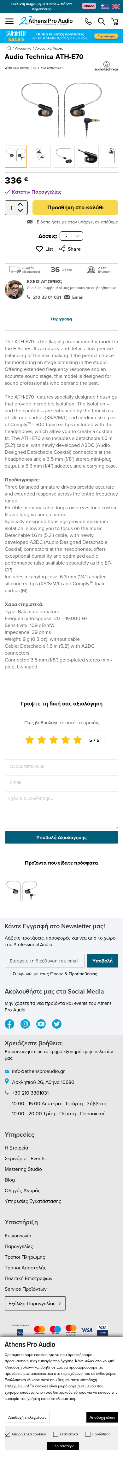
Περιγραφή (61, 319)
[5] (78, 740)
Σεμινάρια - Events (25, 1158)
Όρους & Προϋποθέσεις (73, 974)
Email (78, 297)
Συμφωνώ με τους (55, 974)
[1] (30, 740)
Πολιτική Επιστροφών (28, 1278)
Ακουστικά (23, 48)
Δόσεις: (47, 236)
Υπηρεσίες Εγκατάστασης (33, 1201)
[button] (44, 248)
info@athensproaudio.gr (38, 1071)
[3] (54, 740)
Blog (10, 1179)
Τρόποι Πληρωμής (25, 1256)
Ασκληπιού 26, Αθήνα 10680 (43, 1082)
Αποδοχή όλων (102, 1417)
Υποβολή (102, 960)
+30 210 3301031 (30, 1092)
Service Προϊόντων (26, 1288)
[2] (42, 740)
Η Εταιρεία (16, 1147)
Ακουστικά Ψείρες (49, 48)
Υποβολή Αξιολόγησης (61, 837)
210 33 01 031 (47, 297)
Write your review (17, 67)
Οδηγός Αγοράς (22, 1190)
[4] (66, 740)
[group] (61, 36)
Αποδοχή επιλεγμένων (27, 1417)
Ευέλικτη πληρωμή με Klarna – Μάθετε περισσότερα (41, 7)
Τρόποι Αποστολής (25, 1267)
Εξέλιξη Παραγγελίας (32, 1303)
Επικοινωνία (18, 1235)
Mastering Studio (23, 1169)
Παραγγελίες (19, 1246)
